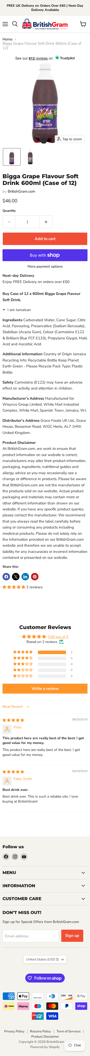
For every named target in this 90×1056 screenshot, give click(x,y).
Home (7, 39)
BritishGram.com (21, 191)
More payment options (45, 267)
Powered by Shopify (45, 1047)
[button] (11, 156)
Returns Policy (40, 1031)
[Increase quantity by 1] (46, 221)
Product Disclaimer (45, 1036)
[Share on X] (16, 576)
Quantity (9, 211)
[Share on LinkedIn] (25, 576)
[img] (13, 720)
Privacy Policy (14, 1031)
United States (42, 959)
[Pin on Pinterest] (34, 576)
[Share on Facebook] (6, 576)
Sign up (72, 935)
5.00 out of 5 (58, 636)
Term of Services (68, 1031)
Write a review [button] (45, 688)
